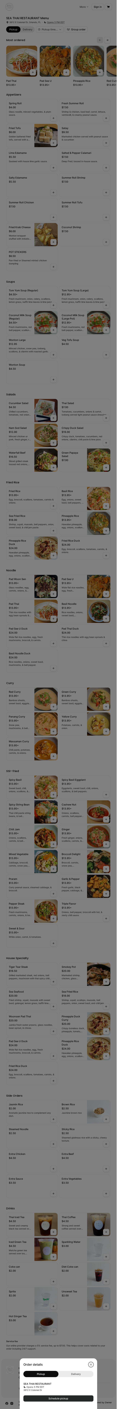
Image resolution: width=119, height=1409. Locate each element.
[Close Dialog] (90, 1364)
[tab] (40, 1374)
